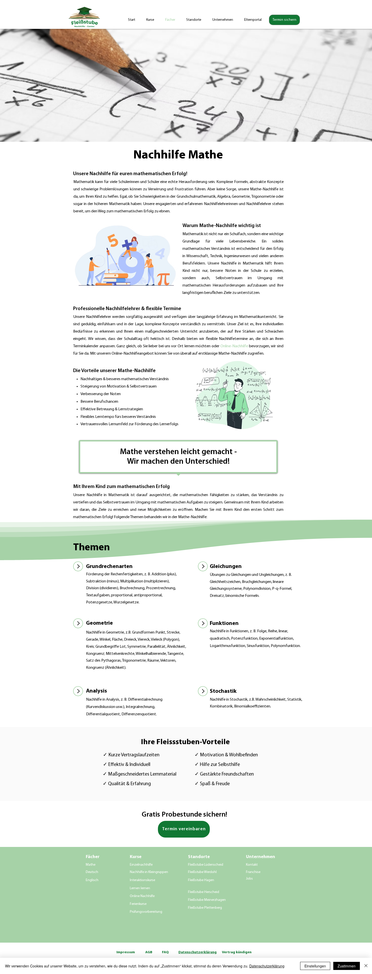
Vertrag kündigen (237, 952)
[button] (224, 20)
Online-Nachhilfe (234, 346)
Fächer (92, 857)
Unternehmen (260, 857)
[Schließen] (366, 966)
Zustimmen (347, 965)
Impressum (125, 952)
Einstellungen (315, 965)
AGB (148, 952)
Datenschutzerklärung (266, 965)
